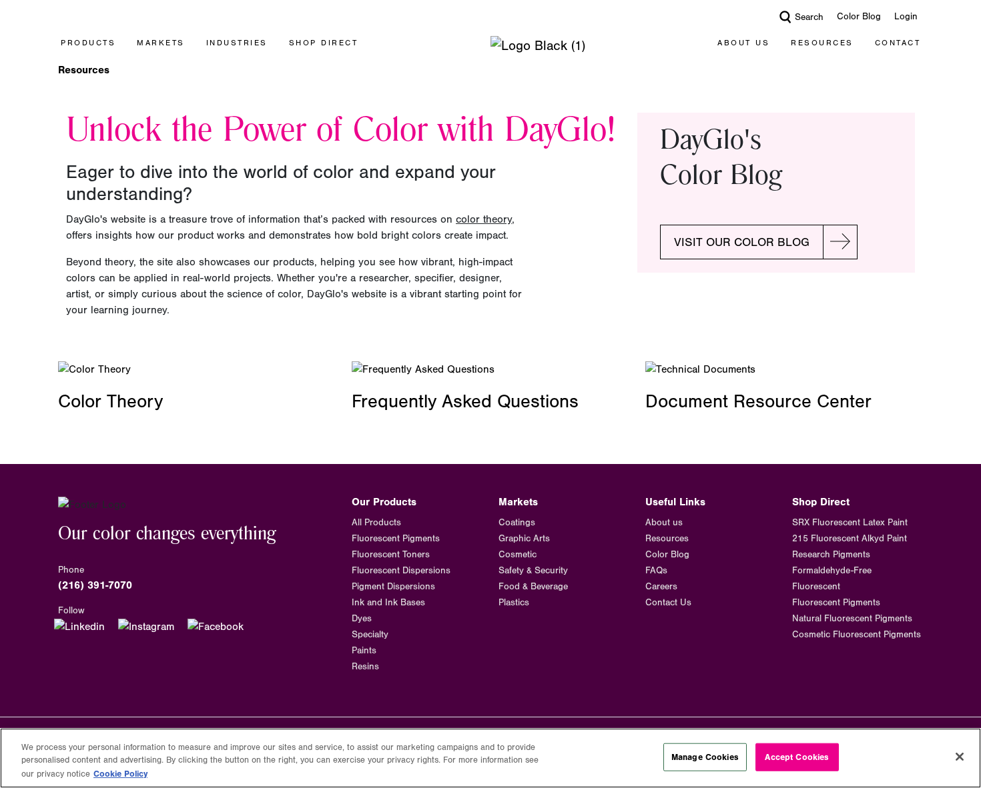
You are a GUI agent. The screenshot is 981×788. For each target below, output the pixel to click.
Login (906, 16)
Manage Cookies (705, 757)
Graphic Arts (524, 538)
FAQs (656, 570)
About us (664, 522)
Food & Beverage (533, 586)
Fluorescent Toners (391, 554)
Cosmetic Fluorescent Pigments (856, 634)
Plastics (514, 602)
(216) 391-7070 (95, 585)
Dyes (362, 618)
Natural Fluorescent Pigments (852, 618)
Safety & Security (533, 570)
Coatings (517, 522)
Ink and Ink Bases (388, 602)
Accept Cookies (797, 757)
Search (809, 17)
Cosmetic (518, 554)
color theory (484, 219)
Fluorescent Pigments (396, 538)
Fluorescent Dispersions (401, 570)
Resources (822, 42)
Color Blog (859, 16)
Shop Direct (323, 42)
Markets (161, 42)
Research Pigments (831, 554)
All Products (376, 522)
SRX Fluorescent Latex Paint (850, 522)
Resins (365, 666)
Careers (661, 586)
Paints (364, 650)
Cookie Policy (120, 774)
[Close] (959, 756)
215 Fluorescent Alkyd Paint (849, 538)
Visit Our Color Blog (741, 242)
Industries (237, 42)
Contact (898, 42)
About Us (743, 42)
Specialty (370, 634)
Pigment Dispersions (393, 586)
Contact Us (668, 602)
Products (88, 42)
